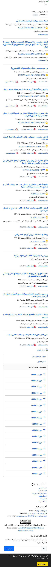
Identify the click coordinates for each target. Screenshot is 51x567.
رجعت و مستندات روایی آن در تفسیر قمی (31, 234)
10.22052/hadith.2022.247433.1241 (31, 122)
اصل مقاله (27, 82)
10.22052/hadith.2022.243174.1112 (31, 146)
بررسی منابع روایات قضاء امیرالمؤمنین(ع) (31, 255)
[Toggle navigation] (26, 5)
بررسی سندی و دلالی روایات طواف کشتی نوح (29, 68)
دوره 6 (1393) (37, 442)
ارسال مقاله (43, 496)
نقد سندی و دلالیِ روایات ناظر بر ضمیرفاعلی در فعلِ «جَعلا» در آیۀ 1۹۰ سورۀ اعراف (25, 114)
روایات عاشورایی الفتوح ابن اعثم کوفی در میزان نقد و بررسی (25, 315)
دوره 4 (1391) (37, 455)
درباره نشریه (42, 490)
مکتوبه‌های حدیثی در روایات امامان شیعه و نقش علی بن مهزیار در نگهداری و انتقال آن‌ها (25, 161)
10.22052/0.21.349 (37, 241)
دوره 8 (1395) (37, 430)
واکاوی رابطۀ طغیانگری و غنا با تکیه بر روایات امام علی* (25, 89)
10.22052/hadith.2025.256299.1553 (31, 28)
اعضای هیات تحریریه (40, 493)
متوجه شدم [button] (42, 563)
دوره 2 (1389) (37, 467)
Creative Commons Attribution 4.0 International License (31, 529)
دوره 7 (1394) (37, 436)
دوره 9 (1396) (37, 424)
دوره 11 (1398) (36, 411)
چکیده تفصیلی (11, 82)
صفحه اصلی (43, 487)
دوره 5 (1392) (37, 449)
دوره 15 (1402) (36, 387)
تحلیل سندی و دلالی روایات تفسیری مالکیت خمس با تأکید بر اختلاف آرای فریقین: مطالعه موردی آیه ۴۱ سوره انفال (25, 44)
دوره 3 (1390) (37, 461)
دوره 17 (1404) (36, 374)
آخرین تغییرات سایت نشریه (37, 513)
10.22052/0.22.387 (37, 194)
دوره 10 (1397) (36, 418)
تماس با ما (43, 498)
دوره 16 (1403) (36, 380)
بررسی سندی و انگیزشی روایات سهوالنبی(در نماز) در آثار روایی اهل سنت (25, 295)
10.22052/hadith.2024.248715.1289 (31, 96)
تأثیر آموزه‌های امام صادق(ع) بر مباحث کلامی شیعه (27, 334)
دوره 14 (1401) (36, 393)
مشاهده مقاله (43, 34)
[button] (35, 558)
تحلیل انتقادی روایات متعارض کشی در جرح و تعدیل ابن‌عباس (25, 209)
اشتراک (9, 549)
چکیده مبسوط (42, 510)
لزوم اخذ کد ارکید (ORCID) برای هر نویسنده (31, 516)
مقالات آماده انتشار (39, 356)
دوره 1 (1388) (37, 473)
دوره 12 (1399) (36, 405)
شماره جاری (41, 361)
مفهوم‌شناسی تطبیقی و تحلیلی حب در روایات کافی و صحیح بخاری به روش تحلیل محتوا (25, 185)
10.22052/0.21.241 (37, 217)
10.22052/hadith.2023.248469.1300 (31, 75)
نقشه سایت (43, 501)
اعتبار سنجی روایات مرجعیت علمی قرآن (32, 21)
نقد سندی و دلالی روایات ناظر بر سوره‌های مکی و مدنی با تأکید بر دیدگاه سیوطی (25, 274)
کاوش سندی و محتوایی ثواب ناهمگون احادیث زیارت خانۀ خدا (25, 138)
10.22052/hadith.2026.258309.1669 (31, 54)
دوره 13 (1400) (36, 399)
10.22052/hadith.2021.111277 (33, 170)
